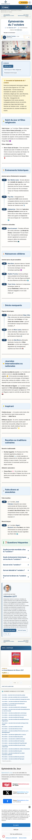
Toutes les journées (7, 761)
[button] (29, 807)
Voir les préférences (16, 834)
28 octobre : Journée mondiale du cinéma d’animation (16, 748)
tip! (6, 785)
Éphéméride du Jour (5, 10)
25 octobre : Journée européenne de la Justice (14, 734)
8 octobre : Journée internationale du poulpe (13, 695)
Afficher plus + (8, 66)
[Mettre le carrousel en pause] (18, 683)
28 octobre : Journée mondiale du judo (12, 751)
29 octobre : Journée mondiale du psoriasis (13, 756)
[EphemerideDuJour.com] (5, 2)
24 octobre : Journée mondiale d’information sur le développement (15, 731)
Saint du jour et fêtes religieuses (12, 69)
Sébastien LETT (12, 27)
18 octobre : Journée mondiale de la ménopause (14, 707)
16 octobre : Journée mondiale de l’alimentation (14, 701)
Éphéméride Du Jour (7, 772)
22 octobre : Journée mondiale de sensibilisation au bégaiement (15, 720)
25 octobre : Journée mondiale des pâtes (12, 736)
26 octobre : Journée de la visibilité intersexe (13, 738)
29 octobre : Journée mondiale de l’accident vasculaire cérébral (13, 753)
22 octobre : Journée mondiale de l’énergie (13, 717)
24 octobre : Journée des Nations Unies (12, 728)
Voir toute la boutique (16, 686)
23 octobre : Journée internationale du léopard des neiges (15, 723)
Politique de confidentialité (11, 837)
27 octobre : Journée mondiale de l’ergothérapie (14, 743)
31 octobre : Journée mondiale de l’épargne (13, 759)
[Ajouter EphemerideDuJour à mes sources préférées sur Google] (29, 2)
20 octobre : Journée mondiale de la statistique (14, 713)
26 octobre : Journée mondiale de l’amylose (13, 741)
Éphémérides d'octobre (16, 10)
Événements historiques (10, 72)
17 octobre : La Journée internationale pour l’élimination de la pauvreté (13, 704)
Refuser (16, 829)
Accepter (16, 825)
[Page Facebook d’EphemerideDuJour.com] (8, 634)
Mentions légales (23, 837)
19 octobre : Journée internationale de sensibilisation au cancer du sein (16, 710)
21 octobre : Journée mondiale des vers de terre (14, 715)
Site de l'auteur (22, 630)
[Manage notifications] (3, 836)
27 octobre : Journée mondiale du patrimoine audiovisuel (13, 746)
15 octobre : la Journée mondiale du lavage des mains (16, 699)
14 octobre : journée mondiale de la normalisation (15, 697)
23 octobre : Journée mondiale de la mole (12, 726)
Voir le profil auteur (10, 630)
